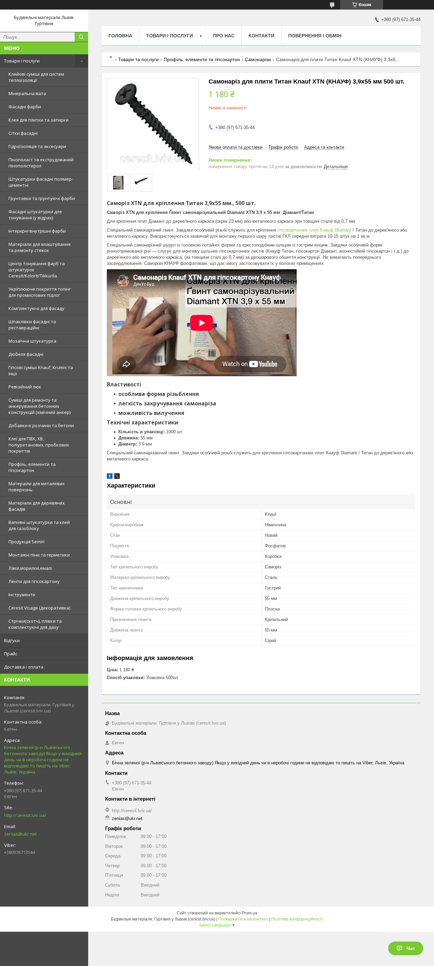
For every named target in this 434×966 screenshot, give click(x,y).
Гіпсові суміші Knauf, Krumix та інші (40, 370)
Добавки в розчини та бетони (41, 425)
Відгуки (12, 640)
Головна (120, 35)
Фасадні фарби (24, 107)
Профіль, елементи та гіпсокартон (32, 467)
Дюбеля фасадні (25, 354)
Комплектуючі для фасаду (36, 308)
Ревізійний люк (24, 387)
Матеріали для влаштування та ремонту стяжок (39, 247)
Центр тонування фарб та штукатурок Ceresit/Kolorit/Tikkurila (36, 269)
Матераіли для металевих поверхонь (36, 486)
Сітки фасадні (23, 133)
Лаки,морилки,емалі (30, 568)
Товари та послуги (138, 59)
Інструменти (21, 594)
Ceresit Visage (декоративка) (39, 608)
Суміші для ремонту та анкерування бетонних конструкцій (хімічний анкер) (39, 406)
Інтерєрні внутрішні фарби (37, 231)
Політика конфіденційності (297, 919)
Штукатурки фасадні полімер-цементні (40, 182)
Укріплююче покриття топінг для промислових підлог (39, 292)
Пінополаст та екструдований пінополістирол (41, 163)
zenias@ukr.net (20, 834)
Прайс (10, 654)
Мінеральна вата (27, 93)
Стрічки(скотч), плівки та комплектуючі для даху (35, 624)
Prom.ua (249, 913)
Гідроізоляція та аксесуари (37, 146)
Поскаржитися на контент (243, 919)
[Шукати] (81, 37)
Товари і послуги (22, 61)
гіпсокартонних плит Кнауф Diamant (313, 230)
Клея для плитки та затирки (38, 120)
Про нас (224, 35)
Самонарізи (258, 59)
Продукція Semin (26, 542)
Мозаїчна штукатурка (32, 341)
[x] (117, 477)
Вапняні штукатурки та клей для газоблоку (39, 525)
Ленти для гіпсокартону (34, 581)
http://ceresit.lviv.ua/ (25, 815)
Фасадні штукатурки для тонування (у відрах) (35, 214)
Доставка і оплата (23, 667)
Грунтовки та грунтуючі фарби (41, 198)
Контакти (261, 35)
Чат (411, 948)
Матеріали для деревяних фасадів (36, 506)
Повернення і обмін (314, 35)
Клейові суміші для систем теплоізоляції (36, 77)
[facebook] (110, 477)
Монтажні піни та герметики (39, 555)
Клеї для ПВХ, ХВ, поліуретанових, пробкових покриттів (38, 445)
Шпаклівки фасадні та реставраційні (32, 324)
